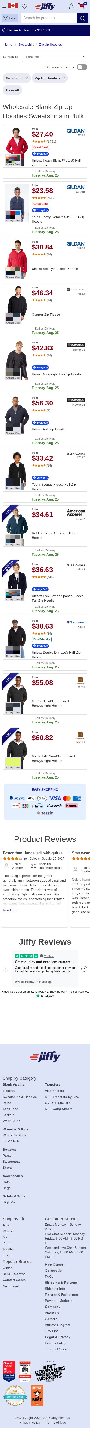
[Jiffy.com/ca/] (45, 1057)
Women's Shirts (15, 1135)
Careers (51, 1319)
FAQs (49, 1276)
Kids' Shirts (11, 1141)
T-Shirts (9, 1091)
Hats (6, 1182)
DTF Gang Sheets (58, 1109)
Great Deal (40, 147)
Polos (7, 1103)
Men (6, 1237)
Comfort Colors (14, 1280)
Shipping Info (55, 1288)
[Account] (72, 6)
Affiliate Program (57, 1325)
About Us (52, 1313)
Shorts (8, 1167)
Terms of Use (56, 1422)
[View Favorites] (24, 6)
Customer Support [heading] (62, 1219)
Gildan (8, 1268)
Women (8, 1231)
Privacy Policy (55, 1343)
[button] (10, 18)
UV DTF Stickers (57, 1103)
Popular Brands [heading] (17, 1261)
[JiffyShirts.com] (45, 6)
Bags (6, 1188)
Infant (7, 1255)
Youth (7, 1243)
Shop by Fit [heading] (13, 1219)
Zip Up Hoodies (47, 78)
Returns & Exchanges (61, 1294)
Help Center (54, 1264)
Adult (6, 1225)
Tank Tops (10, 1109)
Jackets (8, 1115)
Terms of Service (57, 1349)
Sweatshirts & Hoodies (20, 1097)
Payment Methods (58, 1300)
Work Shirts (11, 1121)
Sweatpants (12, 1161)
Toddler (8, 1249)
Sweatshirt (14, 78)
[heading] (45, 432)
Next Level (11, 1286)
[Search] (82, 18)
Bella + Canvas (14, 1274)
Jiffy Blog (52, 1331)
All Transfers (54, 1091)
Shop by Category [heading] (19, 1078)
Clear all (12, 90)
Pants (7, 1155)
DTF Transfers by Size (62, 1097)
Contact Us (53, 1270)
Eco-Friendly (41, 639)
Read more (11, 910)
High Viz (9, 1202)
